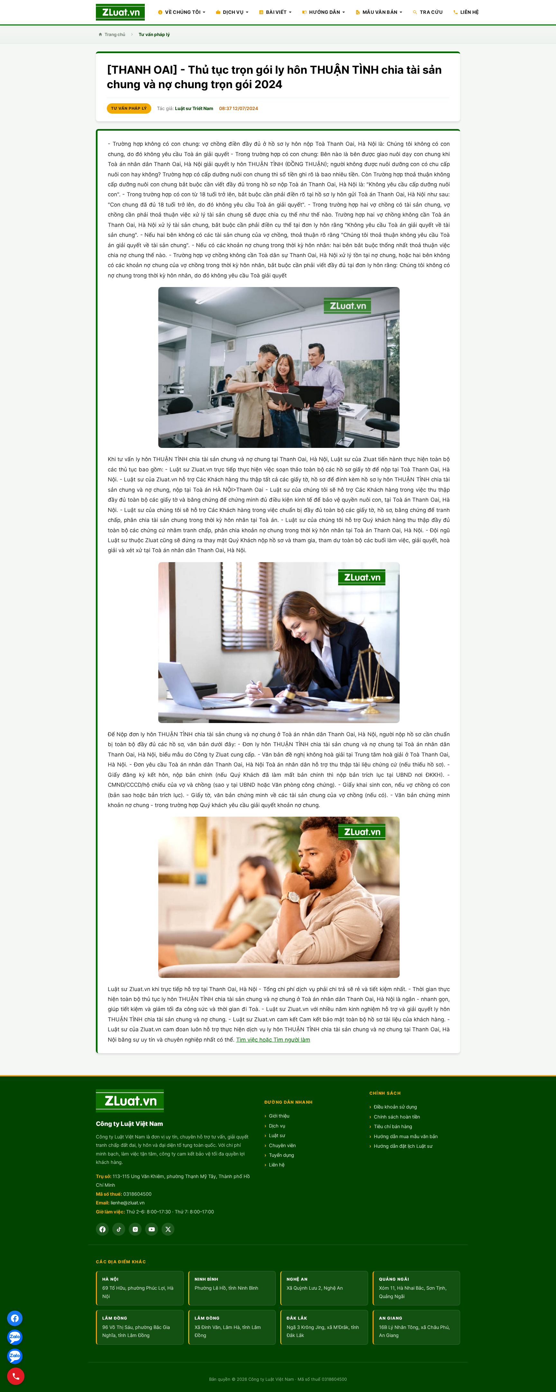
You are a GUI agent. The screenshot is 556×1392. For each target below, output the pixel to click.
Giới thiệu (279, 1116)
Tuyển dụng (281, 1155)
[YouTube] (151, 1229)
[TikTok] (118, 1229)
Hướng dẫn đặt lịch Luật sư (403, 1146)
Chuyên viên (282, 1145)
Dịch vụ (277, 1126)
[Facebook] (15, 1318)
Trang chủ (115, 34)
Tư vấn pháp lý (154, 34)
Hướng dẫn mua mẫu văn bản (406, 1136)
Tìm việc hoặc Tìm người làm (273, 1039)
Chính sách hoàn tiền (397, 1117)
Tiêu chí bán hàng (393, 1126)
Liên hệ (276, 1165)
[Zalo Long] (15, 1337)
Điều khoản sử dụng (395, 1107)
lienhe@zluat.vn (127, 1203)
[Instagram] (135, 1229)
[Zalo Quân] (15, 1356)
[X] (168, 1229)
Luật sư (277, 1135)
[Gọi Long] (15, 1376)
